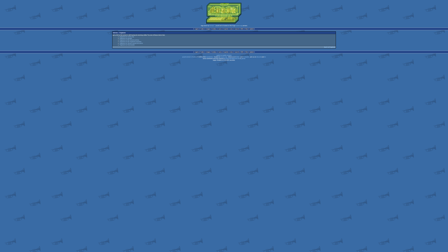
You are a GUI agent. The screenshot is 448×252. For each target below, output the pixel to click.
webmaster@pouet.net (232, 58)
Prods (202, 29)
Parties (214, 29)
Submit (251, 29)
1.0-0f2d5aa (193, 57)
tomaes (212, 25)
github (243, 58)
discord (259, 57)
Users (220, 29)
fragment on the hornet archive (129, 40)
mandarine (209, 57)
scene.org (239, 25)
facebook (246, 57)
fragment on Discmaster (127, 45)
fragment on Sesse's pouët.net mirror (131, 43)
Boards (225, 29)
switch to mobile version (224, 55)
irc (265, 57)
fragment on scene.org (127, 37)
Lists (231, 29)
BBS (241, 29)
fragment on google (126, 38)
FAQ (246, 29)
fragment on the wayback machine (130, 41)
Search (236, 29)
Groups (207, 29)
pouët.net (185, 57)
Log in (196, 29)
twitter (238, 57)
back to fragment (329, 47)
